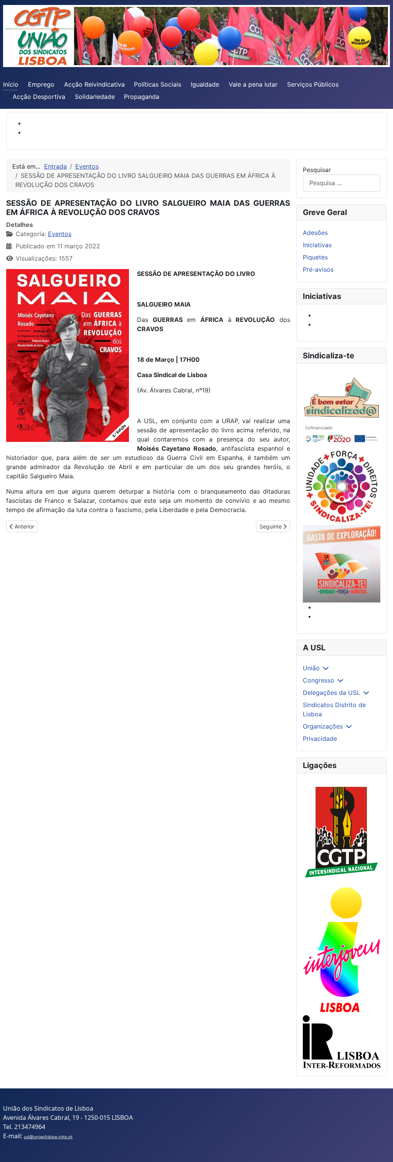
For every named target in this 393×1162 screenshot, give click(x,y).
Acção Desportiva (39, 96)
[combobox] (341, 183)
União (311, 668)
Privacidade (320, 738)
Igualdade (205, 84)
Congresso (318, 680)
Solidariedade (95, 96)
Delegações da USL (331, 692)
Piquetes (315, 257)
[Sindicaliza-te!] (341, 563)
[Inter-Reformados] (341, 1041)
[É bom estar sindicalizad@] (341, 408)
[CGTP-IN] (341, 832)
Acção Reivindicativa (94, 84)
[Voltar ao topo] (379, 1148)
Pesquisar (317, 170)
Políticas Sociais (157, 84)
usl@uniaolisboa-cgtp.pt (48, 1136)
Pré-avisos (318, 269)
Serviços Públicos (313, 84)
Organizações (323, 726)
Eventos (59, 234)
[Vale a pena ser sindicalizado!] (341, 486)
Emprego (41, 84)
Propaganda (141, 96)
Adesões (315, 232)
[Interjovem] (341, 949)
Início (10, 84)
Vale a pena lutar (253, 84)
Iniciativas (317, 245)
